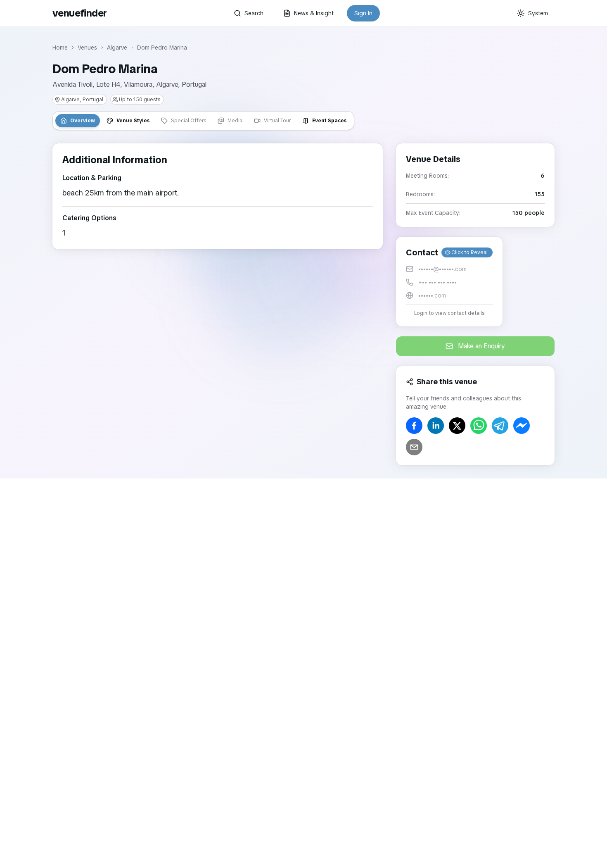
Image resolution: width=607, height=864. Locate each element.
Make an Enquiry (481, 346)
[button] (449, 281)
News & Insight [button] (314, 13)
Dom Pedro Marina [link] (162, 47)
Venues (87, 47)
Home (60, 47)
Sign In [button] (363, 13)
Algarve (117, 47)
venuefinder (79, 13)
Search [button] (253, 13)
